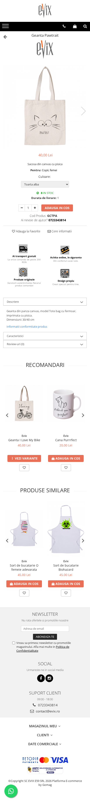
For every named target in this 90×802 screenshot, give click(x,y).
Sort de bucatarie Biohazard (66, 567)
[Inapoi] (3, 37)
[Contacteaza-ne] (64, 26)
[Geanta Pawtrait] (45, 106)
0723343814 (47, 705)
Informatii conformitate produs (27, 326)
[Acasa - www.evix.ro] (45, 11)
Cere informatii (61, 231)
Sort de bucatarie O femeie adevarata (24, 567)
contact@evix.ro (47, 711)
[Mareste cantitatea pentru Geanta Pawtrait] (34, 207)
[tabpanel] (45, 106)
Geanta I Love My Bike (24, 440)
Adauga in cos (57, 208)
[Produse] (6, 27)
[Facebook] (41, 678)
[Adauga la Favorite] (24, 467)
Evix (24, 436)
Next (83, 111)
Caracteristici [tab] (15, 336)
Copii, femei (49, 170)
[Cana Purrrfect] (66, 403)
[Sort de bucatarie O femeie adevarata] (24, 529)
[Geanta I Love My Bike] (24, 403)
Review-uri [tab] (15, 344)
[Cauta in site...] (85, 26)
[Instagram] (49, 678)
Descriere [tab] (13, 302)
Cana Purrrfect (66, 440)
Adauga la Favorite (27, 231)
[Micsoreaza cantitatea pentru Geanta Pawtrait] (21, 207)
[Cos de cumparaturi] (75, 26)
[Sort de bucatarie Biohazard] (66, 529)
